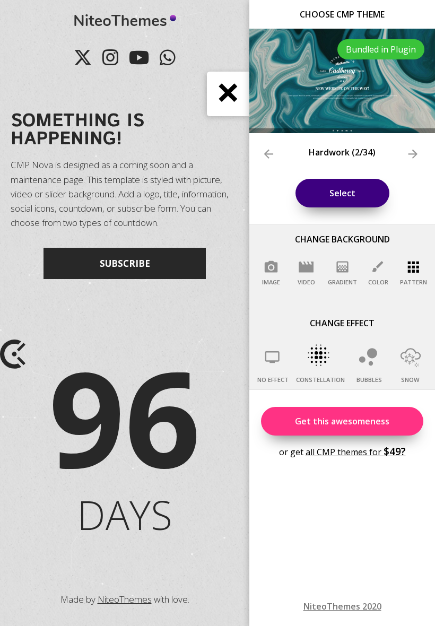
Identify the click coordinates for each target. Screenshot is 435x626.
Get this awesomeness (342, 421)
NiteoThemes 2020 (342, 606)
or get (342, 451)
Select (342, 193)
